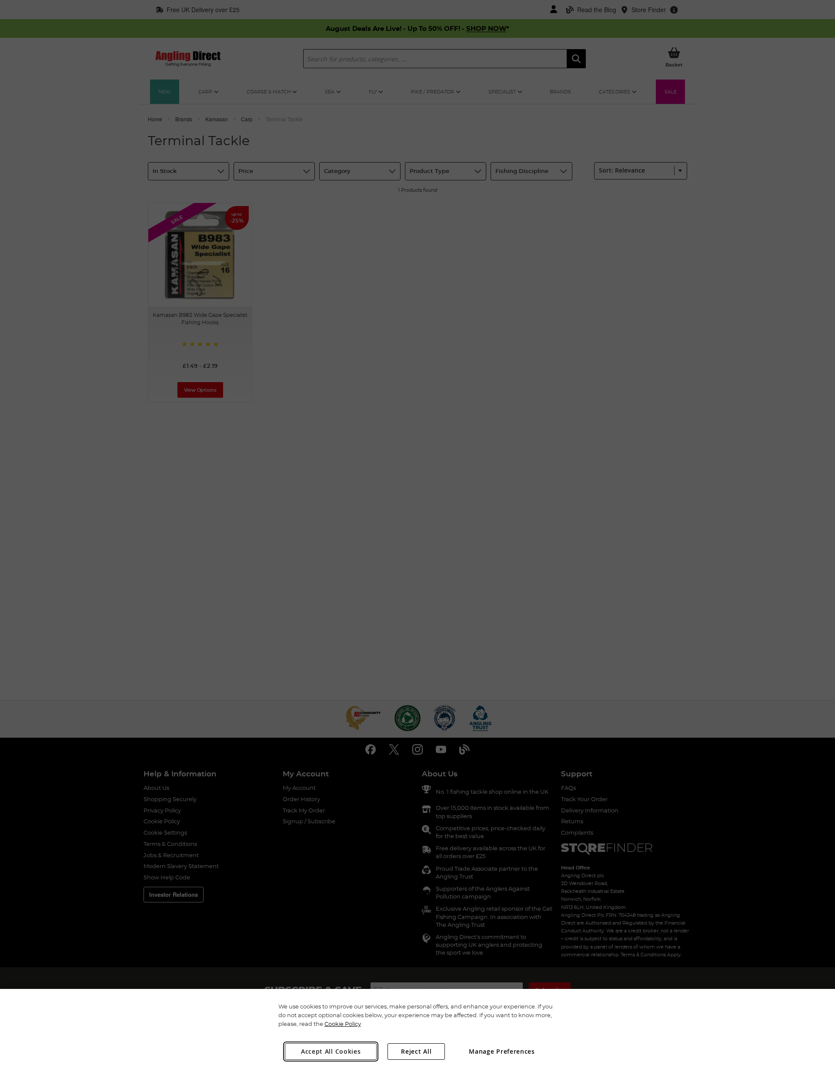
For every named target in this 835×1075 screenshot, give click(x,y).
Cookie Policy (342, 1023)
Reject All (416, 1051)
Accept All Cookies (331, 1051)
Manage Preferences (502, 1051)
